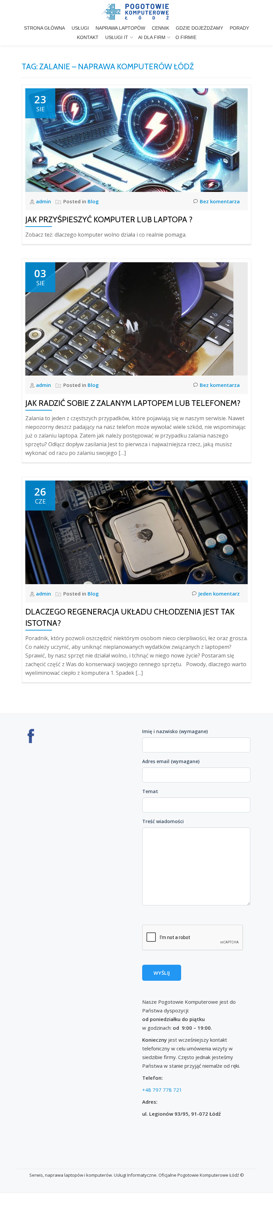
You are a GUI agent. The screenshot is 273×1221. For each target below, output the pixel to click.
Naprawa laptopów (120, 28)
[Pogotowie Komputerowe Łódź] (136, 11)
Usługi (80, 28)
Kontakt (88, 37)
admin (44, 201)
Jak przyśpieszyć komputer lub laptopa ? (108, 219)
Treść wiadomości (163, 821)
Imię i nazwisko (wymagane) (175, 731)
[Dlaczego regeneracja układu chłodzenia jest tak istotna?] (136, 532)
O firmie (185, 37)
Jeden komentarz (219, 593)
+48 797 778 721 (162, 1089)
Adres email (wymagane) (170, 761)
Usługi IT (116, 37)
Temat (150, 791)
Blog (93, 201)
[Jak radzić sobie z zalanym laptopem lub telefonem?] (129, 318)
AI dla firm (151, 37)
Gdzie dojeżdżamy (199, 28)
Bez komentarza (220, 201)
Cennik (160, 28)
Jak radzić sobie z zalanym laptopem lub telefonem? (132, 403)
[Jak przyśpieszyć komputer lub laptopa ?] (136, 139)
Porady (239, 28)
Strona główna (44, 28)
